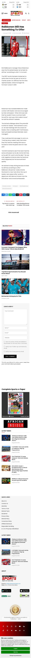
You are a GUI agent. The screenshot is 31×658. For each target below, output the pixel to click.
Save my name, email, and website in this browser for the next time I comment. (15, 342)
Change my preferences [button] (15, 655)
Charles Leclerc (6, 186)
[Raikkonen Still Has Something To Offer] (15, 56)
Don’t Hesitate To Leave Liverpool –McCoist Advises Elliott (20, 458)
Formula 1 (4, 23)
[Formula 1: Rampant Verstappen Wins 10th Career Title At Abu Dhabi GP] (15, 237)
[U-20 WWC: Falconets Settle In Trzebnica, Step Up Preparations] (6, 449)
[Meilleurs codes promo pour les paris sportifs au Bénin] (6, 481)
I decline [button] (15, 652)
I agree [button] (15, 648)
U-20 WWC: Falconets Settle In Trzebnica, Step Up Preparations (20, 448)
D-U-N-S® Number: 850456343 (10, 529)
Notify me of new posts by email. (15, 351)
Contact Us (5, 503)
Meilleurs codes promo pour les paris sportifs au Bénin (20, 479)
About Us (4, 501)
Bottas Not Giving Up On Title (11, 296)
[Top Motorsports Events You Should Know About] (15, 262)
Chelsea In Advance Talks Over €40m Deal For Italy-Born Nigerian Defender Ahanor (19, 438)
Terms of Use (5, 508)
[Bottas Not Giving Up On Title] (15, 286)
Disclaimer (4, 513)
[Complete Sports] (17, 13)
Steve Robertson (6, 188)
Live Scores (6, 20)
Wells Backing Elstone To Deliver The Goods (23, 204)
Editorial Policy (5, 518)
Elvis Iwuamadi (14, 212)
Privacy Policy (5, 516)
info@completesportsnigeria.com (13, 583)
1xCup (24, 20)
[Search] (26, 13)
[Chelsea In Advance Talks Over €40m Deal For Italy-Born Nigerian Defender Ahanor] (6, 438)
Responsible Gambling (8, 526)
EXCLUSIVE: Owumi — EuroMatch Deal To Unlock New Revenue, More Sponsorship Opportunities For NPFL (20, 469)
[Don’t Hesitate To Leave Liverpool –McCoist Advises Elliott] (6, 459)
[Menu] (5, 13)
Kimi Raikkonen (24, 186)
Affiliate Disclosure (7, 524)
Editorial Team (6, 511)
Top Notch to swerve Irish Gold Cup (8, 204)
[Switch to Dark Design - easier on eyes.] (28, 13)
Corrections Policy (7, 521)
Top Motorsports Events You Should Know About (14, 272)
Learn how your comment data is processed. (15, 363)
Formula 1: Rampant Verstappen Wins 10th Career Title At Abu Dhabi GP (14, 248)
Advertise (4, 506)
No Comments (17, 33)
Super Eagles (16, 20)
